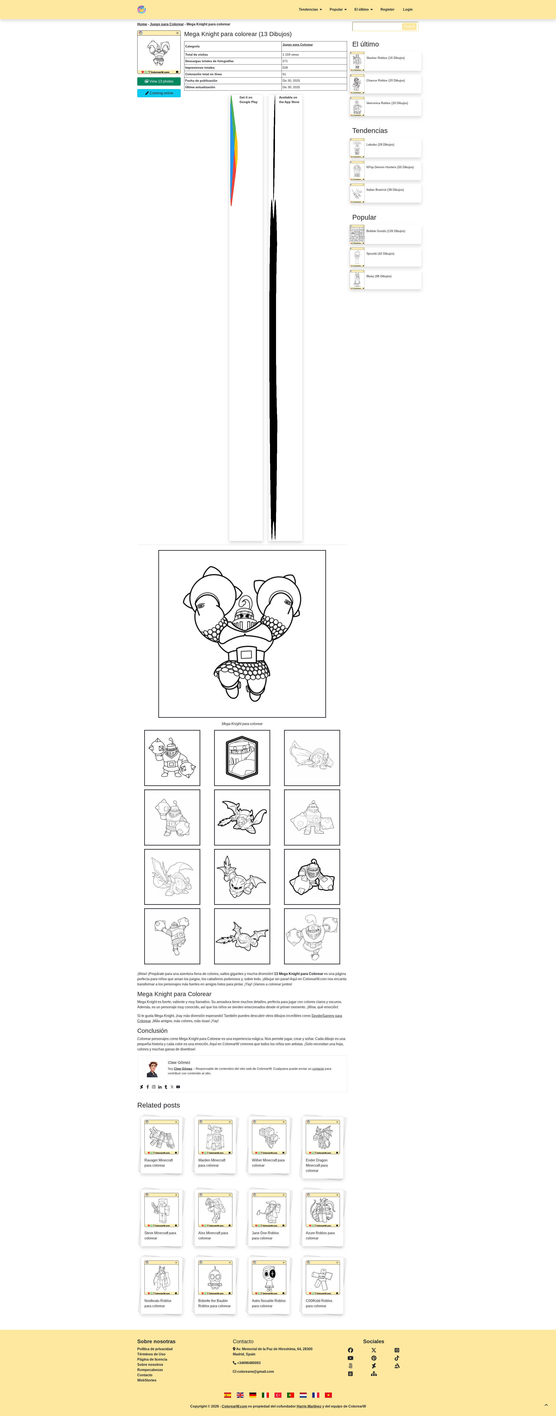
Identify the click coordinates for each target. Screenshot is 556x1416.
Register (387, 9)
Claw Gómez (183, 1068)
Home (142, 24)
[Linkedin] (160, 1087)
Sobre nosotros (150, 1364)
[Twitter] (172, 1087)
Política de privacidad (155, 1349)
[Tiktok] (397, 1358)
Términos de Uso (151, 1354)
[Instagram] (154, 1087)
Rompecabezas (150, 1370)
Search (409, 26)
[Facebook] (148, 1087)
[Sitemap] (374, 1374)
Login (408, 9)
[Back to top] (546, 1405)
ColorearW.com (234, 1406)
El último (361, 9)
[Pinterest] (374, 1358)
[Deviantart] (142, 1087)
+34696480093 (248, 1363)
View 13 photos (161, 81)
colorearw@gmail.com (255, 1371)
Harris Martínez (309, 1406)
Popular (336, 9)
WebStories (146, 1380)
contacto (318, 1068)
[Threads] (350, 1374)
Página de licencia (152, 1359)
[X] (374, 1350)
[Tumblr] (166, 1087)
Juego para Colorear (167, 24)
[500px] (350, 1366)
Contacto (144, 1375)
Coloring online (161, 93)
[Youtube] (178, 1087)
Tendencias (308, 9)
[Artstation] (397, 1366)
